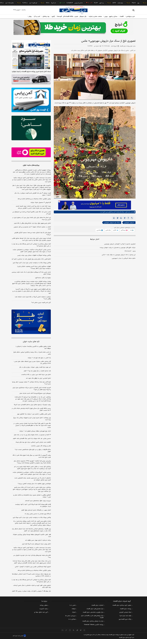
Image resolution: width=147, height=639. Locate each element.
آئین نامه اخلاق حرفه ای (41, 612)
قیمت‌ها (59, 16)
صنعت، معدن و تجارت (95, 16)
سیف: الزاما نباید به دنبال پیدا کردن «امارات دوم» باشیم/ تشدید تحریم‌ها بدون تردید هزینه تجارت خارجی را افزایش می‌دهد (33, 207)
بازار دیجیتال (83, 16)
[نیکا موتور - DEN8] (31, 79)
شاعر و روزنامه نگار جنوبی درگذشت (41, 446)
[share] (69, 630)
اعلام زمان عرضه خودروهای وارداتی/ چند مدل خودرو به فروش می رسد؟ (32, 556)
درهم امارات (103, 3)
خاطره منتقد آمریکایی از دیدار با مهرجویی (124, 258)
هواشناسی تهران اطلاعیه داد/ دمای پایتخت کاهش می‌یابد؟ (34, 484)
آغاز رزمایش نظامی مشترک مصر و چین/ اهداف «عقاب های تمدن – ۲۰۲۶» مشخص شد (32, 362)
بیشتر (30, 16)
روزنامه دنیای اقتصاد (125, 609)
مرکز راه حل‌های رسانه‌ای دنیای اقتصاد (92, 621)
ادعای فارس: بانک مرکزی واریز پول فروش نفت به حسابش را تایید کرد (31, 259)
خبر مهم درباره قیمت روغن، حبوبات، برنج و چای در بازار (35, 367)
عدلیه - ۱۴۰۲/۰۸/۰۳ (130, 251)
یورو (122, 3)
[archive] (62, 630)
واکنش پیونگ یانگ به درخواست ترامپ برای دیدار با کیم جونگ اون (32, 263)
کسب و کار (37, 16)
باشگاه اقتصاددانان (68, 16)
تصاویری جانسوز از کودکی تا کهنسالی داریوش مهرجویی (120, 244)
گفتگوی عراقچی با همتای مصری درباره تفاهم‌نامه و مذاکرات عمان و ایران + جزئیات (32, 496)
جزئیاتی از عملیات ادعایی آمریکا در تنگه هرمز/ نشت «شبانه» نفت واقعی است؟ (33, 298)
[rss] (73, 630)
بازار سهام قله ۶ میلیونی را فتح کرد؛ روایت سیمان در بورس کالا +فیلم (31, 591)
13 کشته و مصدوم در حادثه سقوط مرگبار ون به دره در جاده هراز (32, 435)
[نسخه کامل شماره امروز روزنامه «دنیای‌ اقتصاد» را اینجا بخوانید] (31, 55)
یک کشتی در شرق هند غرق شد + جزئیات (39, 358)
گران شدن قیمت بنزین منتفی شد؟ (41, 303)
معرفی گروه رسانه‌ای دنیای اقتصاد (121, 605)
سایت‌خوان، (127, 212)
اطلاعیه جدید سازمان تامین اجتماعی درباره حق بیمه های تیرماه (33, 442)
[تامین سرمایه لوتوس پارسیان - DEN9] (31, 128)
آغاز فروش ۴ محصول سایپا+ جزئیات (40, 202)
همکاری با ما (72, 619)
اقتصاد (121, 16)
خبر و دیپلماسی (130, 16)
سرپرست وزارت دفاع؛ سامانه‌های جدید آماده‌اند (38, 501)
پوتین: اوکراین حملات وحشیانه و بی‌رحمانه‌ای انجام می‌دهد (34, 199)
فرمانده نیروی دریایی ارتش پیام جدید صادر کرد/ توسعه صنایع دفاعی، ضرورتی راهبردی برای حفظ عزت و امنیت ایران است (31, 239)
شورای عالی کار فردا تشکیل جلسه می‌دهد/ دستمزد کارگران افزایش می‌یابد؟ (32, 234)
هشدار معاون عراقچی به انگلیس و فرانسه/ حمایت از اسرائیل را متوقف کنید (33, 347)
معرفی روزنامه (44, 605)
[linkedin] (121, 218)
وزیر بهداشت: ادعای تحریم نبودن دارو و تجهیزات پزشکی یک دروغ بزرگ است (32, 419)
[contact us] (66, 630)
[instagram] (84, 630)
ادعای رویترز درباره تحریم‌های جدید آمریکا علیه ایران (36, 544)
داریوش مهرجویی (129, 223)
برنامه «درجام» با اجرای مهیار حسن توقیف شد (38, 540)
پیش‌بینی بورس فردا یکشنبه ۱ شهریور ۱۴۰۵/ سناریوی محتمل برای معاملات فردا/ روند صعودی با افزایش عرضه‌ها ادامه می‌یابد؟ (32, 462)
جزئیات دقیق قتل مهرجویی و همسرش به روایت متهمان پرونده (118, 248)
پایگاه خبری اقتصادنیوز (125, 619)
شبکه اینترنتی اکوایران (125, 612)
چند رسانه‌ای (45, 16)
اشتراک (74, 612)
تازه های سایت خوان (31, 341)
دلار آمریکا (37, 3)
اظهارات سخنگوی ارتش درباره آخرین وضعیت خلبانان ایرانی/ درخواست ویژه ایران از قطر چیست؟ (34, 267)
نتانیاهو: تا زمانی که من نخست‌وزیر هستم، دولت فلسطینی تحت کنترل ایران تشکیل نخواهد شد (32, 479)
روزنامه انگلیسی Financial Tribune (93, 625)
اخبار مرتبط (94, 239)
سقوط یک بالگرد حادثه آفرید (43, 278)
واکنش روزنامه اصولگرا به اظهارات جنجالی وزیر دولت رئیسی (34, 255)
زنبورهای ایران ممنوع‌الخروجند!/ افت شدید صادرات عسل (35, 393)
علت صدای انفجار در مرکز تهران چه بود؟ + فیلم (37, 371)
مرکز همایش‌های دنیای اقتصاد (94, 609)
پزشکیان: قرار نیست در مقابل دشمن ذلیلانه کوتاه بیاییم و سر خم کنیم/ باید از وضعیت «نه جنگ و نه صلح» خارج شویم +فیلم (32, 468)
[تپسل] (59, 202)
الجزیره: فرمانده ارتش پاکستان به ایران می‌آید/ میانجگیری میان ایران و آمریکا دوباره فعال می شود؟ (32, 389)
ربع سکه (140, 3)
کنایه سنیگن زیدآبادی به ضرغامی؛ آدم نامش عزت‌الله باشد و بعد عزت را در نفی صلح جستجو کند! (31, 245)
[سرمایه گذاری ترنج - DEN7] (74, 27)
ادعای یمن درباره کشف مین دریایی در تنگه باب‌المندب (36, 375)
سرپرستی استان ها (70, 616)
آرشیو (53, 16)
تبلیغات (74, 609)
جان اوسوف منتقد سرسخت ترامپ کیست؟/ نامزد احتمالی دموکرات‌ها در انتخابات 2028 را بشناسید (31, 575)
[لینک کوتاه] (131, 218)
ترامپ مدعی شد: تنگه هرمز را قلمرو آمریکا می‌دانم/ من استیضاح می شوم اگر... (31, 213)
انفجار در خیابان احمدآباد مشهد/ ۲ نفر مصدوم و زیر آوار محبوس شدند (32, 228)
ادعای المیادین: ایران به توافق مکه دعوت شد (38, 378)
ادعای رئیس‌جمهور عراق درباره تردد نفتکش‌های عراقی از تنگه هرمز (32, 223)
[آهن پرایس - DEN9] (31, 100)
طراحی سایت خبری (19, 636)
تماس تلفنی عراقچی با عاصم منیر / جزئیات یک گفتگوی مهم (34, 414)
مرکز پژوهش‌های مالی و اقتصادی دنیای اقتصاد (92, 617)
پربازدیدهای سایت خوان (31, 165)
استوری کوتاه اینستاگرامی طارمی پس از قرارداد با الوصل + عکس (33, 567)
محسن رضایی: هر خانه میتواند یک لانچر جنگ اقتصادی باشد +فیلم (32, 438)
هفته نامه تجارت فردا (125, 616)
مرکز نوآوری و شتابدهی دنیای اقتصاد (93, 612)
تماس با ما (73, 605)
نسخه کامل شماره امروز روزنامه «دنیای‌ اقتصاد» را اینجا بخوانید (31, 72)
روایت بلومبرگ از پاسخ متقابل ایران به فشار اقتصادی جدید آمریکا (32, 405)
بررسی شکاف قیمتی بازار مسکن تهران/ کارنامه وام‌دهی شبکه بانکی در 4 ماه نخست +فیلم (31, 409)
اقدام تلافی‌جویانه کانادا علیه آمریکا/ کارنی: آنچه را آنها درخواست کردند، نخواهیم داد (33, 505)
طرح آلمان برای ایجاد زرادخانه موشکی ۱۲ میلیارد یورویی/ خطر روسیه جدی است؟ (31, 383)
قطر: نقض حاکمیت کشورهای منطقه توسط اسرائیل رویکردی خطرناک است (32, 536)
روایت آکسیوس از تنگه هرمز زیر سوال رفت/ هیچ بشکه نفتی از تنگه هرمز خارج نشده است (32, 456)
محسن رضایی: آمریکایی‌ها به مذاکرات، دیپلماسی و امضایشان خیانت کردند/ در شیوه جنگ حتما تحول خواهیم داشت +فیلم (32, 251)
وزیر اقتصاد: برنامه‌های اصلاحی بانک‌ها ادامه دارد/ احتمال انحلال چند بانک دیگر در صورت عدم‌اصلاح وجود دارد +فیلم (31, 530)
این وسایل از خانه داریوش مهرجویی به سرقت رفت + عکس (119, 255)
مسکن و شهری (113, 16)
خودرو (76, 16)
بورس (106, 16)
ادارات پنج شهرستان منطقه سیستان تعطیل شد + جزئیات (35, 431)
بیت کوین (85, 3)
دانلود (57, 197)
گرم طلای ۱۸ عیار (17, 3)
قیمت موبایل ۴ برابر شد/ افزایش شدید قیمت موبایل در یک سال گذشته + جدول (32, 194)
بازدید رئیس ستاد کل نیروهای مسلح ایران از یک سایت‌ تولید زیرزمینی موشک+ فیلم (31, 273)
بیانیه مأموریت (43, 609)
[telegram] (117, 218)
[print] (113, 218)
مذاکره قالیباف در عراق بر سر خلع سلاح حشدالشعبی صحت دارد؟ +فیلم (33, 451)
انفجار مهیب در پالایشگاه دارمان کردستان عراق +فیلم (36, 510)
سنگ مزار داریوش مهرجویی (112, 223)
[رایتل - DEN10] (31, 152)
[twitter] (124, 218)
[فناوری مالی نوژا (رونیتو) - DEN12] (31, 322)
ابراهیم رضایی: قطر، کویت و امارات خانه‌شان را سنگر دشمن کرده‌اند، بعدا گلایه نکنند (32, 586)
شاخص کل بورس (62, 3)
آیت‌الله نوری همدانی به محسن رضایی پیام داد (38, 514)
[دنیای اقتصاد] (74, 10)
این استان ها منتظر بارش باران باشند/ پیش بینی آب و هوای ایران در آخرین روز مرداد (31, 219)
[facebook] (128, 218)
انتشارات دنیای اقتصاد (97, 605)
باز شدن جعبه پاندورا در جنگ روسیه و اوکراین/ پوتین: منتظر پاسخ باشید (32, 353)
